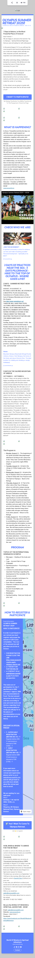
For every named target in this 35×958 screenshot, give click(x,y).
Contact (17, 950)
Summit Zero (18, 878)
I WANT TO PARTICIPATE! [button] (17, 97)
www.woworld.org (8, 188)
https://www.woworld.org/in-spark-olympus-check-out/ (13, 662)
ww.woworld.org (15, 912)
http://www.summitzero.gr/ (15, 301)
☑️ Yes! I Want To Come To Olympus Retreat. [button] (17, 825)
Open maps (25, 811)
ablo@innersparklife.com (12, 777)
